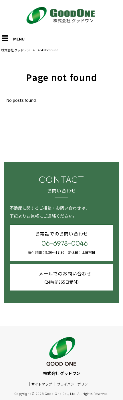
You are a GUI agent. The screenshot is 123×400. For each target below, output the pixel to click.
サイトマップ (41, 384)
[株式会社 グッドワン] (61, 24)
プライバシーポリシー (74, 384)
